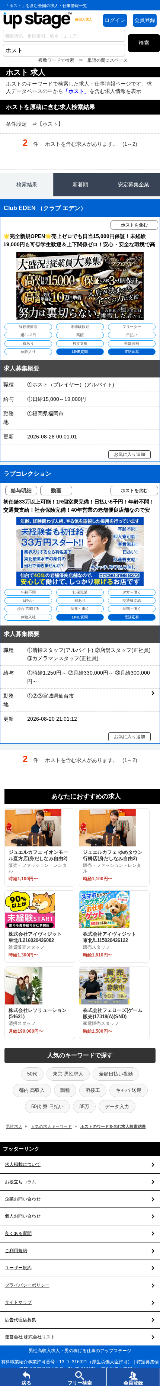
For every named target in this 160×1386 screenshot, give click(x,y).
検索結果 (26, 184)
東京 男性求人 (68, 1074)
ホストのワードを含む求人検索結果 (113, 1126)
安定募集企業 (133, 184)
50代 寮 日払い (47, 1106)
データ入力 (117, 1106)
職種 (65, 1090)
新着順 (80, 184)
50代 (32, 1074)
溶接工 (93, 1090)
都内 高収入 (32, 1090)
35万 (84, 1106)
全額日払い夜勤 (116, 1074)
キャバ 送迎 (128, 1090)
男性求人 (14, 1126)
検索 (144, 43)
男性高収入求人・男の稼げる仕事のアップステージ (80, 1350)
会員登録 (144, 20)
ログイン (115, 20)
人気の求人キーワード (51, 1126)
